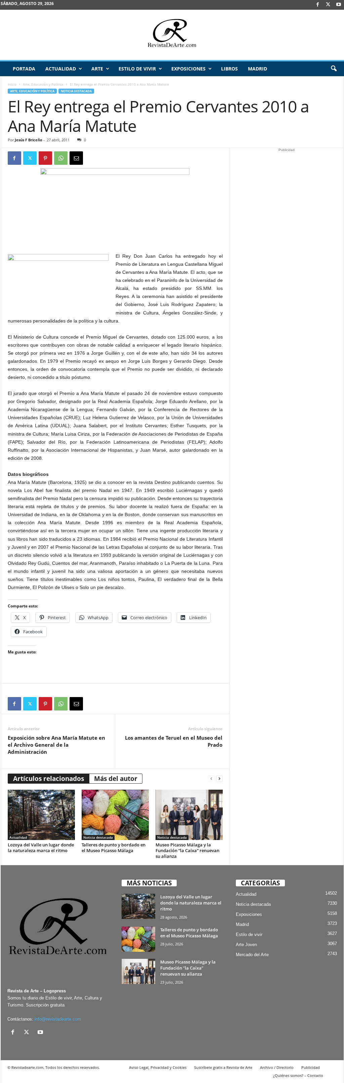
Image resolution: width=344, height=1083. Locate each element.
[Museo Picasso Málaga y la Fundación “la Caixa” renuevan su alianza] (189, 815)
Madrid (257, 68)
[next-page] (219, 778)
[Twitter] (30, 158)
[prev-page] (211, 778)
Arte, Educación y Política (43, 84)
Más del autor (115, 778)
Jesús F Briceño (28, 139)
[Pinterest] (45, 158)
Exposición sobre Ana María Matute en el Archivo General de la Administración (56, 744)
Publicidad (310, 1067)
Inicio (12, 84)
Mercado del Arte (252, 954)
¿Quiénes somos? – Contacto (298, 1075)
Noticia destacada (76, 91)
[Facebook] (318, 5)
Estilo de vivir (137, 68)
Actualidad (60, 68)
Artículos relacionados (48, 778)
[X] (328, 5)
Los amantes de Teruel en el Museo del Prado (173, 741)
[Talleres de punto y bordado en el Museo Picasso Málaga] (115, 815)
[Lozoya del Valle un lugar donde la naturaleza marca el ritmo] (41, 815)
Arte (97, 68)
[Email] (76, 158)
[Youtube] (339, 5)
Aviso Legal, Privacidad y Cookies (157, 1067)
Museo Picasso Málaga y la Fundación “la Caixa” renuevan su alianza (187, 850)
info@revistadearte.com (58, 1019)
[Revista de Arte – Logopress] (172, 35)
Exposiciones (188, 68)
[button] (333, 68)
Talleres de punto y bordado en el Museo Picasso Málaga (113, 847)
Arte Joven (246, 944)
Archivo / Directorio (277, 1067)
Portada (24, 68)
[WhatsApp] (61, 158)
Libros (229, 68)
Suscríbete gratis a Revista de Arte (223, 1067)
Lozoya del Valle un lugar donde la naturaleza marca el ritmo (41, 847)
